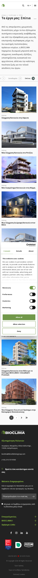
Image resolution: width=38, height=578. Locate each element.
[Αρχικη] (2, 5)
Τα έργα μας (12, 15)
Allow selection (19, 324)
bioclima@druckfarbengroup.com (13, 454)
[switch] (33, 294)
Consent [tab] (6, 251)
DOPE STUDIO (26, 556)
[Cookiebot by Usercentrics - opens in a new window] (27, 245)
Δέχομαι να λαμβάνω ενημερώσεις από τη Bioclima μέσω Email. (19, 505)
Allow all (19, 317)
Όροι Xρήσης (19, 566)
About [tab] (31, 251)
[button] (35, 5)
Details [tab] (19, 251)
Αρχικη (4, 15)
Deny (19, 331)
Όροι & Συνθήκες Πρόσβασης (19, 570)
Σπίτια (21, 15)
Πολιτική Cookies (19, 574)
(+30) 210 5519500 (9, 460)
